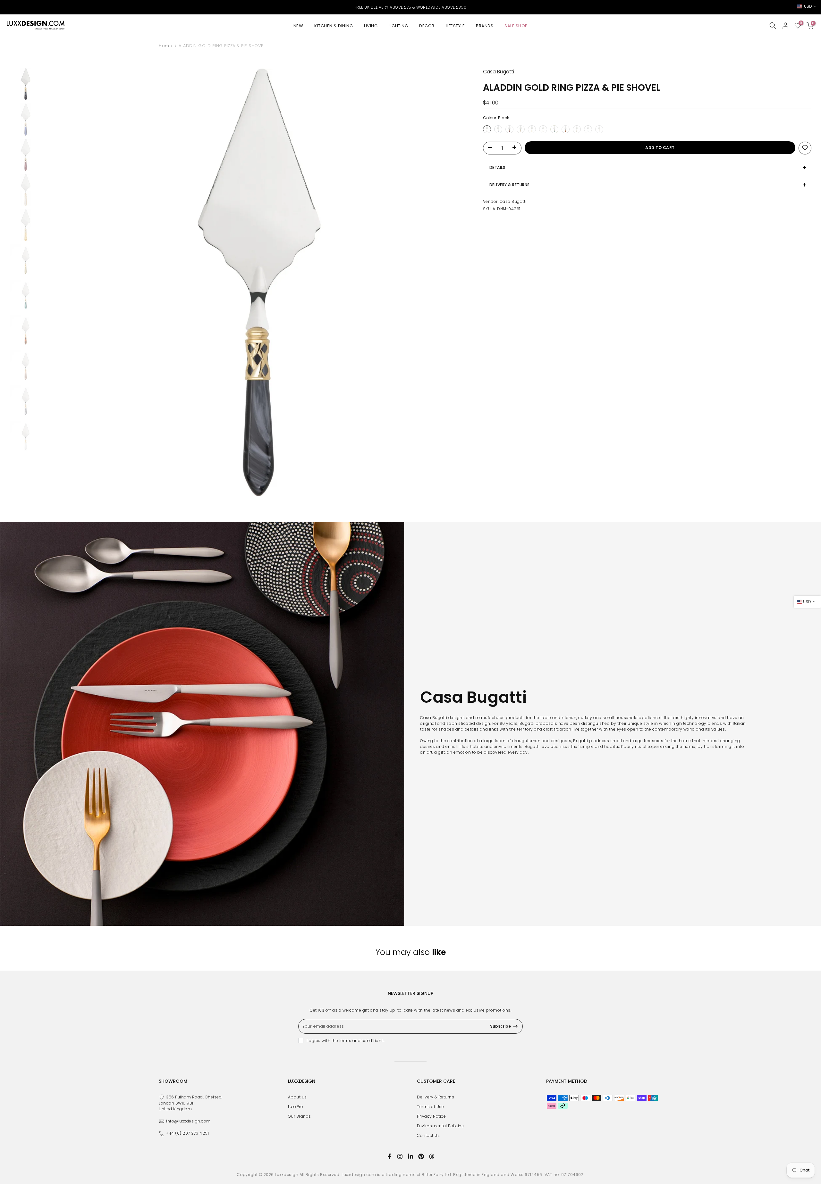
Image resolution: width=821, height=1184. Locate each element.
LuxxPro (295, 1106)
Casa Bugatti (513, 201)
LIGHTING (398, 26)
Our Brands (299, 1116)
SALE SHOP (516, 26)
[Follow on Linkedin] (410, 1156)
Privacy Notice (431, 1116)
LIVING (370, 26)
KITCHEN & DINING (333, 26)
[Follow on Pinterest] (421, 1156)
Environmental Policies (440, 1126)
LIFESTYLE (455, 26)
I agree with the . (346, 1040)
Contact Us (428, 1135)
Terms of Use (430, 1106)
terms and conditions (361, 1040)
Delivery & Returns (435, 1097)
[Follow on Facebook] (389, 1156)
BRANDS (484, 26)
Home (165, 46)
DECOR (427, 26)
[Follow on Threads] (432, 1156)
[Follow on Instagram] (400, 1156)
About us (297, 1097)
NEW (298, 26)
